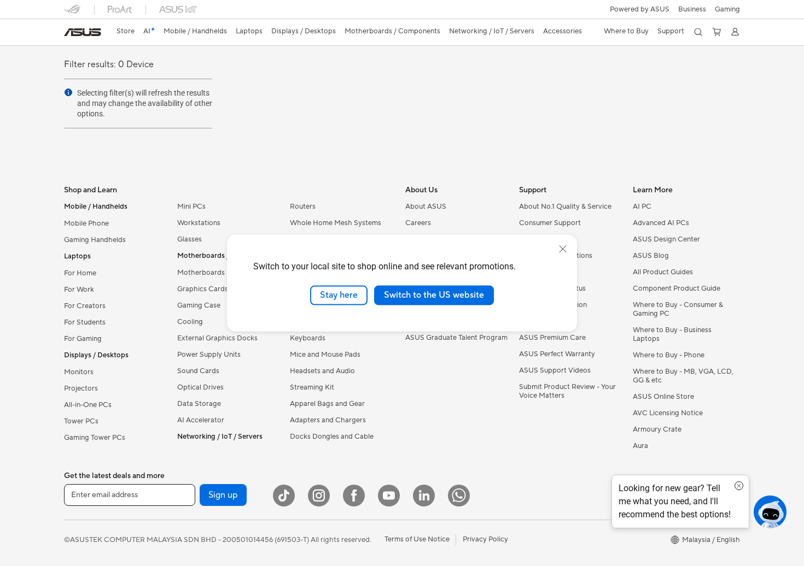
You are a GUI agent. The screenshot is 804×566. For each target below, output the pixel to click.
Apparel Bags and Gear (327, 403)
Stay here (339, 295)
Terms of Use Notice (417, 539)
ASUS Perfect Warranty (557, 354)
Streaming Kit (312, 387)
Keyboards (307, 338)
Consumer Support (550, 223)
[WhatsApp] (459, 495)
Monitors (79, 372)
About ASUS (425, 206)
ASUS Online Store (663, 396)
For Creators (85, 306)
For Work (79, 289)
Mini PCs (191, 206)
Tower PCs (81, 421)
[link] (82, 32)
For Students (85, 322)
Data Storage (199, 403)
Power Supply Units (209, 354)
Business (692, 9)
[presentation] (68, 92)
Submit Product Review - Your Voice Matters (567, 391)
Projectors (81, 388)
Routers (303, 206)
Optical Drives (200, 387)
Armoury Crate (657, 429)
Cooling (190, 321)
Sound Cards (198, 371)
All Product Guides (663, 272)
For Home (80, 273)
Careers (418, 223)
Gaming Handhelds (95, 239)
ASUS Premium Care (552, 337)
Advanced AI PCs (661, 223)
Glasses (189, 239)
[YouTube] (389, 495)
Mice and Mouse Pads (325, 354)
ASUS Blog (651, 255)
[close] (562, 249)
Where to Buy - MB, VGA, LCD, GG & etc (683, 376)
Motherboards (201, 272)
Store (125, 31)
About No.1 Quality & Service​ (565, 206)
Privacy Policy (485, 539)
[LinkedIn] (424, 495)
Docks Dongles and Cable (332, 436)
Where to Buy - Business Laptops (672, 334)
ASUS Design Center (666, 239)
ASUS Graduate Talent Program (456, 337)
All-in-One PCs (88, 404)
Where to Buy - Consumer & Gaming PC (678, 309)
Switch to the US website (434, 295)
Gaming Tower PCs (94, 437)
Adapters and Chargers (328, 420)
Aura (640, 445)
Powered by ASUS (639, 9)
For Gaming (83, 338)
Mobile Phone (86, 223)
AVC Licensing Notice (668, 413)
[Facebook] (354, 495)
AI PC (642, 206)
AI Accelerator (200, 420)
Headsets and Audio (322, 371)
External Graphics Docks (217, 338)
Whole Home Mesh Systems (335, 223)
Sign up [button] (223, 495)
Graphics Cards (202, 289)
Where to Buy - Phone (668, 355)
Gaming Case (198, 305)
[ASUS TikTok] (284, 495)
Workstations (198, 223)
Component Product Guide (676, 288)
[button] (727, 9)
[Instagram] (319, 495)
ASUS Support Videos (555, 370)
